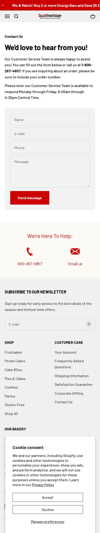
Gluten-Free (15, 404)
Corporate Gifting (69, 393)
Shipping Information (72, 375)
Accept (47, 497)
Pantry (10, 396)
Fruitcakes (13, 352)
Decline (48, 509)
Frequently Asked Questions (69, 364)
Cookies (11, 387)
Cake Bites (13, 369)
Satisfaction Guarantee (73, 384)
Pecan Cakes (15, 361)
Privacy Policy (43, 484)
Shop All (11, 413)
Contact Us (64, 402)
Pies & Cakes (15, 378)
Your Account (66, 352)
